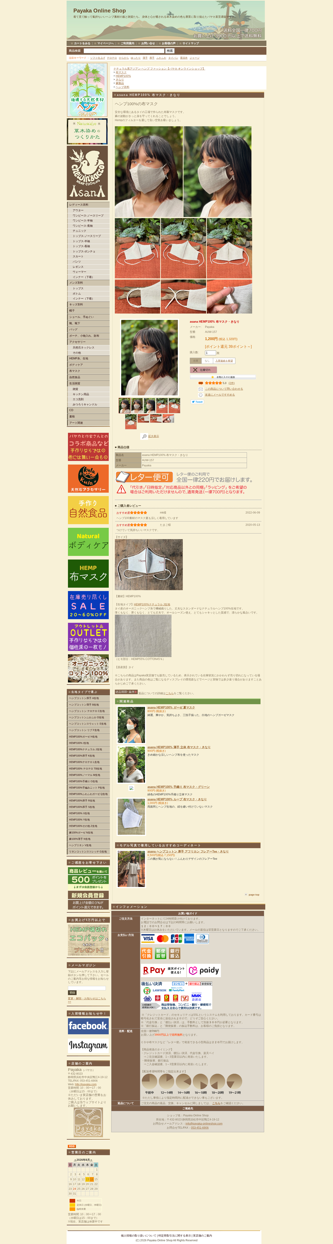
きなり (120, 79)
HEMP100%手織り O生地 (83, 781)
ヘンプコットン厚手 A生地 (84, 698)
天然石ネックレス (83, 347)
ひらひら (124, 57)
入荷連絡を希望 (224, 360)
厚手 (152, 57)
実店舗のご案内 (202, 1235)
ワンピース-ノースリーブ (88, 215)
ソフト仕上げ (97, 57)
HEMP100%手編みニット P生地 (87, 787)
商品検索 (75, 50)
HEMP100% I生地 (79, 743)
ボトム (77, 293)
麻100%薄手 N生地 (79, 838)
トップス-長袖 (81, 246)
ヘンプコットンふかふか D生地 (86, 717)
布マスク (74, 370)
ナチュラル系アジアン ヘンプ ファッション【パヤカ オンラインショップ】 (159, 68)
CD (71, 410)
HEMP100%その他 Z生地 (83, 826)
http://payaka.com (86, 1084)
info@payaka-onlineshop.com (204, 1123)
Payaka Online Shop (99, 10)
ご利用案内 (127, 43)
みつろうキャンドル (85, 404)
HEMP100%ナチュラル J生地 (85, 749)
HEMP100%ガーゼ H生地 (83, 736)
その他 (77, 352)
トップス (78, 288)
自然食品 (74, 377)
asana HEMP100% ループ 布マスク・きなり (177, 799)
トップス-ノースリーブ (87, 236)
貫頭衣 (184, 57)
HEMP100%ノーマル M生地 (84, 775)
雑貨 (75, 389)
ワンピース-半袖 (83, 220)
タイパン (173, 57)
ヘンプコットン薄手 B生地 (84, 704)
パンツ (77, 261)
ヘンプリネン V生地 (80, 845)
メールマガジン (83, 965)
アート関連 (76, 422)
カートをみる (82, 43)
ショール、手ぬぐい (81, 317)
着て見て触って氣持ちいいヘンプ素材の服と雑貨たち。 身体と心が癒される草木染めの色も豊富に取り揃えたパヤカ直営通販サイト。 (155, 16)
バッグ (73, 329)
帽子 (72, 310)
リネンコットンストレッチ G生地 (88, 851)
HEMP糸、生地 (78, 358)
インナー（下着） (83, 277)
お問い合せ (148, 43)
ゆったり (136, 57)
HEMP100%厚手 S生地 (82, 807)
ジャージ (195, 57)
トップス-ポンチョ (84, 251)
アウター (78, 210)
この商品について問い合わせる (224, 388)
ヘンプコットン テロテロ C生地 (87, 711)
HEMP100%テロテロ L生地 (84, 762)
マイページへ (105, 43)
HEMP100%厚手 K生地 (82, 755)
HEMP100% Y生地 (79, 819)
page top (254, 894)
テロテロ (112, 57)
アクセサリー (77, 341)
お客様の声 (169, 43)
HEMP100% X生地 (79, 813)
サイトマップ (191, 43)
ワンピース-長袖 (83, 225)
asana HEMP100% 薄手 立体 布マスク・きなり (179, 747)
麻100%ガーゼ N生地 (81, 832)
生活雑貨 (74, 383)
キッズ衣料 (76, 304)
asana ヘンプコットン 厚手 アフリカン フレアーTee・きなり (188, 851)
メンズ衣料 (76, 282)
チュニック (79, 230)
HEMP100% (123, 76)
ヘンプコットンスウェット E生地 (87, 723)
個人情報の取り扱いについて (138, 1235)
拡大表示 (153, 436)
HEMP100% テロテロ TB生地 (85, 768)
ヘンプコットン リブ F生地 (84, 730)
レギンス (78, 266)
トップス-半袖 (81, 241)
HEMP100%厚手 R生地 (82, 800)
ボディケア (76, 364)
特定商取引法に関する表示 (174, 1235)
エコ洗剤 (78, 399)
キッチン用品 (81, 394)
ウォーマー (79, 271)
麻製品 (120, 83)
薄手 (145, 57)
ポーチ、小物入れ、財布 (84, 335)
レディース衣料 (78, 204)
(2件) (232, 383)
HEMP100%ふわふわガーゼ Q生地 (88, 794)
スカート (78, 256)
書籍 (72, 416)
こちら (170, 693)
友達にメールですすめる (220, 394)
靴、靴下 (74, 323)
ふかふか (161, 57)
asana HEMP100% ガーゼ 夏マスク (171, 707)
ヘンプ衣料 (122, 87)
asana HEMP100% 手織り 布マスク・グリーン (178, 787)
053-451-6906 (200, 1127)
